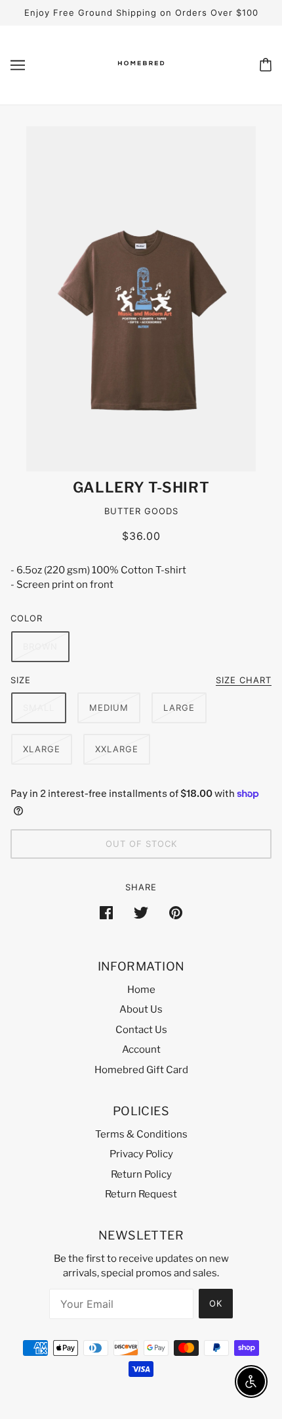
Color (26, 618)
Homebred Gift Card (141, 1070)
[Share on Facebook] (106, 912)
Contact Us (141, 1030)
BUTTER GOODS (141, 511)
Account (141, 1049)
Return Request (141, 1194)
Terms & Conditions (141, 1134)
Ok (215, 1303)
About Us (141, 1009)
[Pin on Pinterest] (176, 912)
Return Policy (141, 1174)
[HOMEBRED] (141, 76)
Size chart (244, 680)
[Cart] (265, 65)
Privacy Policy (141, 1154)
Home (141, 990)
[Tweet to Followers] (141, 912)
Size (20, 680)
